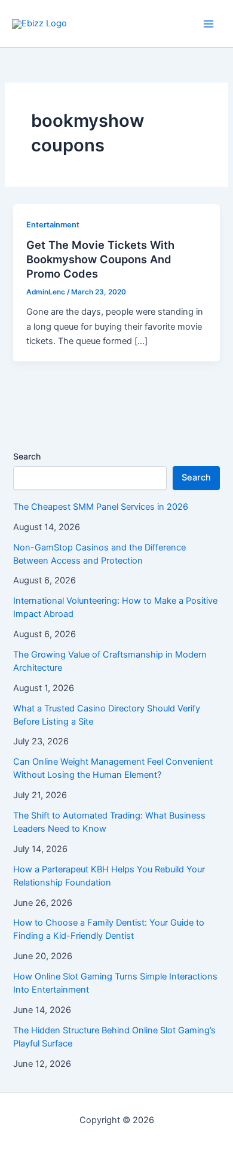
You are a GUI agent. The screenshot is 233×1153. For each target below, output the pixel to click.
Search (27, 456)
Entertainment (52, 224)
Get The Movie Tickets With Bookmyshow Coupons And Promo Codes (100, 258)
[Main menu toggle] (208, 23)
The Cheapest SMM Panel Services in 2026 (100, 506)
